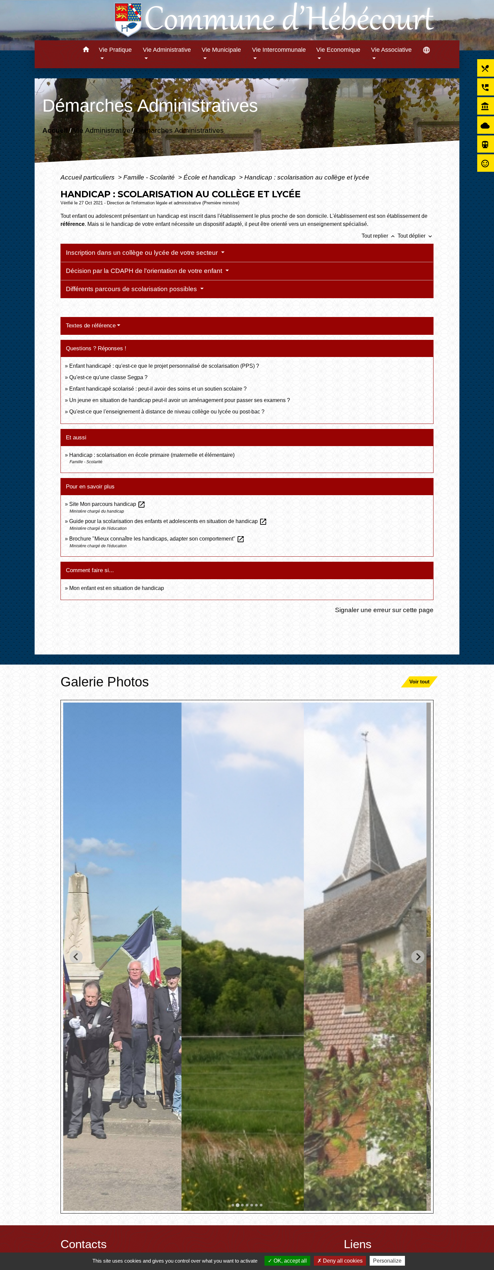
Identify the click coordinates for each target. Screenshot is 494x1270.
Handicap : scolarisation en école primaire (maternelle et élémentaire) (152, 455)
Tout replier (379, 236)
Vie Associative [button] (391, 49)
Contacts (83, 1244)
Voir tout (419, 681)
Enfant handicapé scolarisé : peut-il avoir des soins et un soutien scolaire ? (158, 389)
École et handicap (210, 177)
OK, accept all (289, 1261)
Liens (358, 1244)
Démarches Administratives (180, 130)
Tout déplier (416, 236)
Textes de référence (91, 325)
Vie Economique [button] (338, 49)
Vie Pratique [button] (115, 49)
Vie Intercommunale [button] (279, 49)
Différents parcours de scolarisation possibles (132, 288)
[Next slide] (417, 956)
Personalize (387, 1261)
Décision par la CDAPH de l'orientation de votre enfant (145, 270)
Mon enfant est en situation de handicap (116, 588)
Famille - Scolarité (149, 177)
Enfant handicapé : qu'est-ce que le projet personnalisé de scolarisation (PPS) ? (164, 366)
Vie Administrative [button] (167, 49)
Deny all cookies (342, 1261)
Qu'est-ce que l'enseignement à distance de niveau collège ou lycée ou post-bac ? (166, 411)
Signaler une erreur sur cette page (384, 609)
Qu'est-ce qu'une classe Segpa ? (108, 377)
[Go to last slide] (76, 956)
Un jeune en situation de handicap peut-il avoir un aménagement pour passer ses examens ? (179, 400)
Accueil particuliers (88, 177)
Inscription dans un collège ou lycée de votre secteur (142, 252)
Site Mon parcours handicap (107, 504)
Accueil (55, 130)
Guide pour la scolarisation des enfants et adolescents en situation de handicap (168, 521)
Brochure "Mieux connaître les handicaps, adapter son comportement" (157, 539)
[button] (86, 50)
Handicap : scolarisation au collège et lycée (306, 177)
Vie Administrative (102, 130)
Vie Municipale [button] (221, 49)
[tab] (233, 1205)
